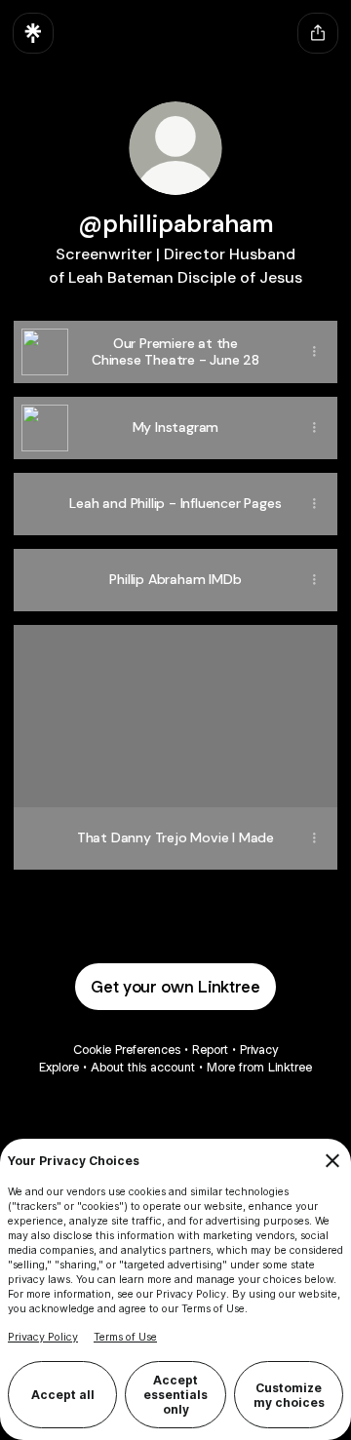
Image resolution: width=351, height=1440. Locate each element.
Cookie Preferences (126, 1049)
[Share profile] (317, 33)
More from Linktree (259, 1067)
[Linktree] (33, 33)
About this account (143, 1067)
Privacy (259, 1049)
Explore (59, 1067)
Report (210, 1049)
